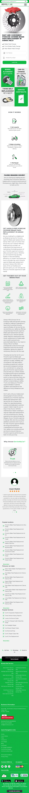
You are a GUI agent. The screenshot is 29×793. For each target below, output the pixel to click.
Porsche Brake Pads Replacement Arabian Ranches (14, 542)
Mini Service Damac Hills (7, 686)
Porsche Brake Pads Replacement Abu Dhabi (15, 525)
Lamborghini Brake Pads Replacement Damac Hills (15, 590)
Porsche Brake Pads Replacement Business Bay (14, 546)
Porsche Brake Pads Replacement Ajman (14, 529)
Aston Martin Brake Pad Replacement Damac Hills (15, 569)
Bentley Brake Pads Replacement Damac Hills (14, 577)
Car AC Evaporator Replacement (14, 613)
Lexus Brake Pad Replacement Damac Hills (15, 598)
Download (3, 745)
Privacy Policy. (17, 788)
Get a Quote (14, 659)
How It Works (4, 736)
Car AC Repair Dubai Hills (11, 633)
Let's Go (14, 62)
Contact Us (4, 739)
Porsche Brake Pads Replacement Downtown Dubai (14, 550)
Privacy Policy (4, 756)
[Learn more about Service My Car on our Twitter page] (2, 766)
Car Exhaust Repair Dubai (12, 628)
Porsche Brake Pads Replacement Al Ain (15, 534)
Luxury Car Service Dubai (11, 618)
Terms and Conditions (6, 754)
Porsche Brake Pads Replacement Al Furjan (15, 538)
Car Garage (4, 741)
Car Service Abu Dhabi (6, 751)
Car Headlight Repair (10, 625)
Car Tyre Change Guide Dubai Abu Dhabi (14, 621)
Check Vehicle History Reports (13, 615)
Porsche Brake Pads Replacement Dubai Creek (14, 559)
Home (2, 734)
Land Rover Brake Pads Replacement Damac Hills (15, 594)
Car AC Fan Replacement (12, 636)
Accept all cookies (14, 791)
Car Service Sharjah (6, 749)
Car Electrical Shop (10, 631)
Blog (2, 743)
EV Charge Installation (6, 747)
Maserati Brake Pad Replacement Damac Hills (14, 603)
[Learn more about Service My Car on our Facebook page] (6, 766)
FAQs (2, 738)
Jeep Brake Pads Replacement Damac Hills (15, 586)
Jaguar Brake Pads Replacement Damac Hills (14, 582)
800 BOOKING (7, 717)
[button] (14, 472)
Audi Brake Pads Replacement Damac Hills (15, 573)
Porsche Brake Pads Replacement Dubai (14, 555)
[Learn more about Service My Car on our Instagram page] (9, 766)
